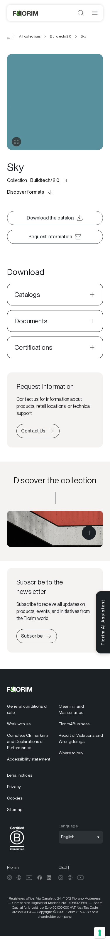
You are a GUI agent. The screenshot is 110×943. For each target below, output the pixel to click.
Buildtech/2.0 (60, 36)
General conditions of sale (27, 709)
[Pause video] (89, 533)
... (8, 36)
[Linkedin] (49, 877)
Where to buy (71, 753)
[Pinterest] (18, 877)
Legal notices (19, 775)
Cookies (14, 798)
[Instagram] (9, 877)
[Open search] (80, 12)
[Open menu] (94, 12)
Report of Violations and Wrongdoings (81, 738)
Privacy (14, 786)
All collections (29, 36)
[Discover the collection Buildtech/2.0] (55, 529)
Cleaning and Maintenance (71, 709)
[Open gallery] (16, 141)
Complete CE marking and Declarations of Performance (27, 741)
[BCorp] (17, 851)
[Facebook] (39, 877)
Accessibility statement (28, 759)
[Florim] (26, 12)
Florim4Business (74, 723)
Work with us (19, 723)
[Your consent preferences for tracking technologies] (99, 932)
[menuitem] (29, 709)
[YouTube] (29, 877)
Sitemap (14, 809)
